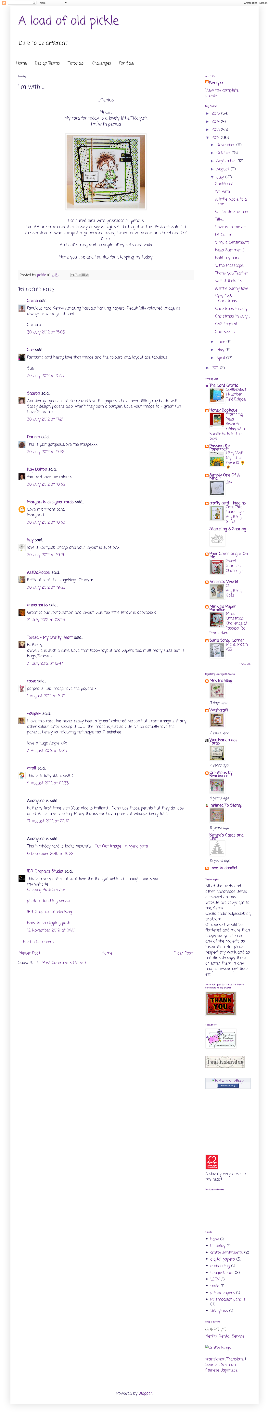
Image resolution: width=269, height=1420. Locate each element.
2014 (216, 122)
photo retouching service (49, 901)
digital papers (222, 1259)
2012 (216, 138)
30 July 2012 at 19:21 (45, 555)
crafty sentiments (226, 1253)
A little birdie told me (231, 201)
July (220, 177)
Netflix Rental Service (224, 1336)
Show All (244, 664)
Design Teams (47, 63)
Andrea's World (224, 582)
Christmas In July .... (232, 316)
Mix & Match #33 (237, 647)
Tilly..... (219, 219)
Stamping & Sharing (228, 529)
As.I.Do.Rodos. (38, 572)
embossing (220, 1266)
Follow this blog (228, 1085)
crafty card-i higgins (228, 503)
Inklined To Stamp (226, 805)
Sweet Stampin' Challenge (234, 565)
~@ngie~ (34, 714)
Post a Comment (38, 942)
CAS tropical (226, 324)
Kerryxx (216, 83)
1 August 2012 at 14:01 (46, 696)
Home (21, 63)
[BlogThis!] (76, 275)
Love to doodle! (223, 868)
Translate (235, 1359)
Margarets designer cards (50, 502)
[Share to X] (80, 275)
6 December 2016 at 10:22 (50, 854)
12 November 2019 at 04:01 (51, 930)
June (221, 342)
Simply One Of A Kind (225, 476)
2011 (216, 368)
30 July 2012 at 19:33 (46, 587)
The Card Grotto (224, 385)
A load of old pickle (68, 21)
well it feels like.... (230, 281)
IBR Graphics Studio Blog (49, 912)
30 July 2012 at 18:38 (46, 522)
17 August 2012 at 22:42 (48, 821)
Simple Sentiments (232, 242)
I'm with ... (223, 192)
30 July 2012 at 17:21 (45, 419)
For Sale (126, 63)
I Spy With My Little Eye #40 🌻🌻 (235, 460)
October (224, 153)
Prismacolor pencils (227, 1299)
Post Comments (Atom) (64, 963)
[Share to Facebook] (83, 275)
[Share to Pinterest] (87, 275)
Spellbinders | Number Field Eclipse (236, 394)
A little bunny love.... (232, 289)
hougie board (222, 1273)
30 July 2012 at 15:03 (46, 332)
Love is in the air (230, 227)
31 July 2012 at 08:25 (46, 620)
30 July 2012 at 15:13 (45, 376)
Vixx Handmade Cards (223, 741)
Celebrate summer (232, 212)
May (220, 350)
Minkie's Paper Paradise (223, 608)
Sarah (32, 301)
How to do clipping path (48, 923)
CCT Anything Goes (234, 590)
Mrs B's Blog (221, 681)
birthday (217, 1246)
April (221, 358)
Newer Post (29, 953)
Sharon (33, 393)
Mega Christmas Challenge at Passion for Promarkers (228, 623)
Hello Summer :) (229, 250)
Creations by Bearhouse (221, 774)
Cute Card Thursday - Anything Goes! (235, 514)
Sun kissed (225, 332)
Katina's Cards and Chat (227, 836)
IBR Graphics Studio (45, 871)
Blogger (145, 1393)
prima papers (222, 1293)
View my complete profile (221, 93)
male (214, 1286)
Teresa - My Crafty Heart (50, 638)
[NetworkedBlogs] (228, 1081)
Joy (229, 482)
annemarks (37, 605)
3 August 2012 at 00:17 (47, 751)
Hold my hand (227, 258)
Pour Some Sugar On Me (229, 555)
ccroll (31, 768)
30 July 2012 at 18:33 (46, 484)
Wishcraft (219, 710)
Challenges (101, 63)
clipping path (136, 846)
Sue (30, 350)
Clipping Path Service (46, 890)
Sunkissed (224, 184)
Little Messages (229, 265)
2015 (216, 114)
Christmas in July (231, 309)
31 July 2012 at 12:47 (45, 664)
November (226, 145)
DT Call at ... (225, 235)
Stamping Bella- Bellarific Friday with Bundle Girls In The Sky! (227, 426)
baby (214, 1239)
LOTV (214, 1279)
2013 (216, 130)
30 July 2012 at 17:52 (45, 452)
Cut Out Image (108, 846)
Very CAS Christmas (226, 298)
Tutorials (76, 63)
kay (30, 540)
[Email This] (72, 275)
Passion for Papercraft (220, 447)
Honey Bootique (223, 410)
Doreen (33, 437)
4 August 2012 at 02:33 (48, 783)
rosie (31, 681)
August (223, 169)
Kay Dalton (37, 469)
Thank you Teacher (231, 273)
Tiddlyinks (219, 1311)
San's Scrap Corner (227, 640)
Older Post (183, 953)
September (226, 161)
